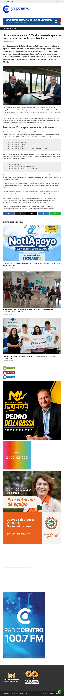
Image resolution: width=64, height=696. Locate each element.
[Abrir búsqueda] (59, 28)
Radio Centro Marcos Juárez (19, 693)
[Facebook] (58, 1)
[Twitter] (60, 1)
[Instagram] (55, 1)
